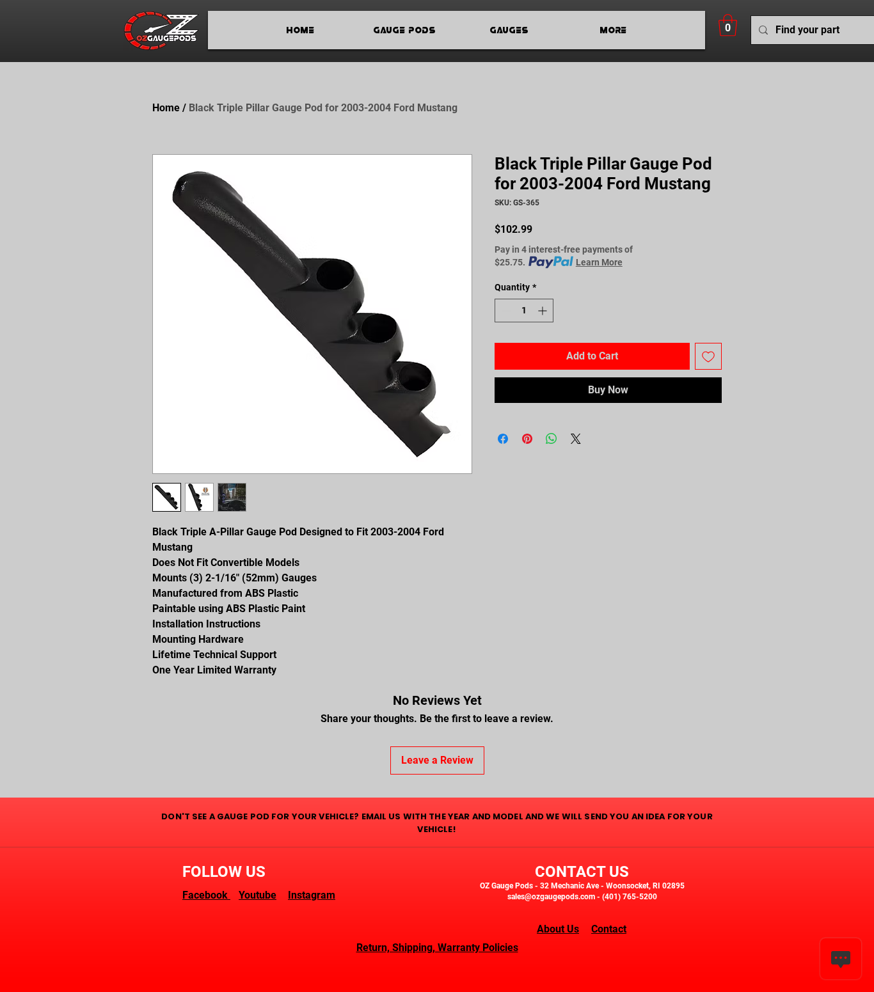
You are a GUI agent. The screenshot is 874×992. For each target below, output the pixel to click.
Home (166, 108)
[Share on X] (576, 438)
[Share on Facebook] (503, 438)
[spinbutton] (524, 310)
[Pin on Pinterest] (527, 438)
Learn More (599, 262)
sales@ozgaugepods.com (551, 896)
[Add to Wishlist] (708, 356)
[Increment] (544, 310)
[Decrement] (504, 310)
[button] (728, 25)
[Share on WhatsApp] (551, 438)
